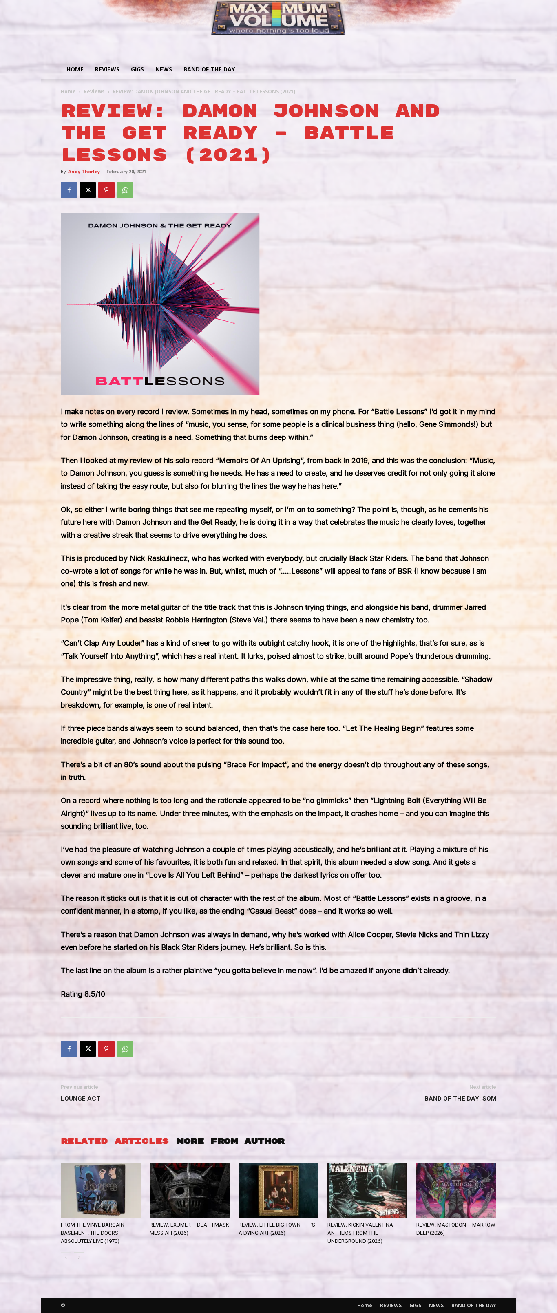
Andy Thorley (84, 171)
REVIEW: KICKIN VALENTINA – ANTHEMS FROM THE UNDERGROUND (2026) (362, 1233)
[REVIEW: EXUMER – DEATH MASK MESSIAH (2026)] (190, 1190)
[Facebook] (69, 190)
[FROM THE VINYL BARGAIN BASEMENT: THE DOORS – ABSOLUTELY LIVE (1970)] (101, 1190)
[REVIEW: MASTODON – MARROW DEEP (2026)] (456, 1190)
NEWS (163, 69)
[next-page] (79, 1257)
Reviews (94, 91)
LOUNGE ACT (80, 1098)
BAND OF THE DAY (209, 69)
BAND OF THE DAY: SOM (460, 1098)
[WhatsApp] (125, 190)
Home (75, 69)
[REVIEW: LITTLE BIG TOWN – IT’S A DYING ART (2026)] (278, 1190)
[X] (88, 190)
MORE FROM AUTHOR (230, 1141)
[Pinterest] (106, 190)
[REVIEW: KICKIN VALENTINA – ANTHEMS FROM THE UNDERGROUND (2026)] (367, 1190)
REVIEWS (107, 69)
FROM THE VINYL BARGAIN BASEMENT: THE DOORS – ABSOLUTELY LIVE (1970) (92, 1233)
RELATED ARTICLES (114, 1141)
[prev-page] (66, 1257)
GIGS (137, 69)
